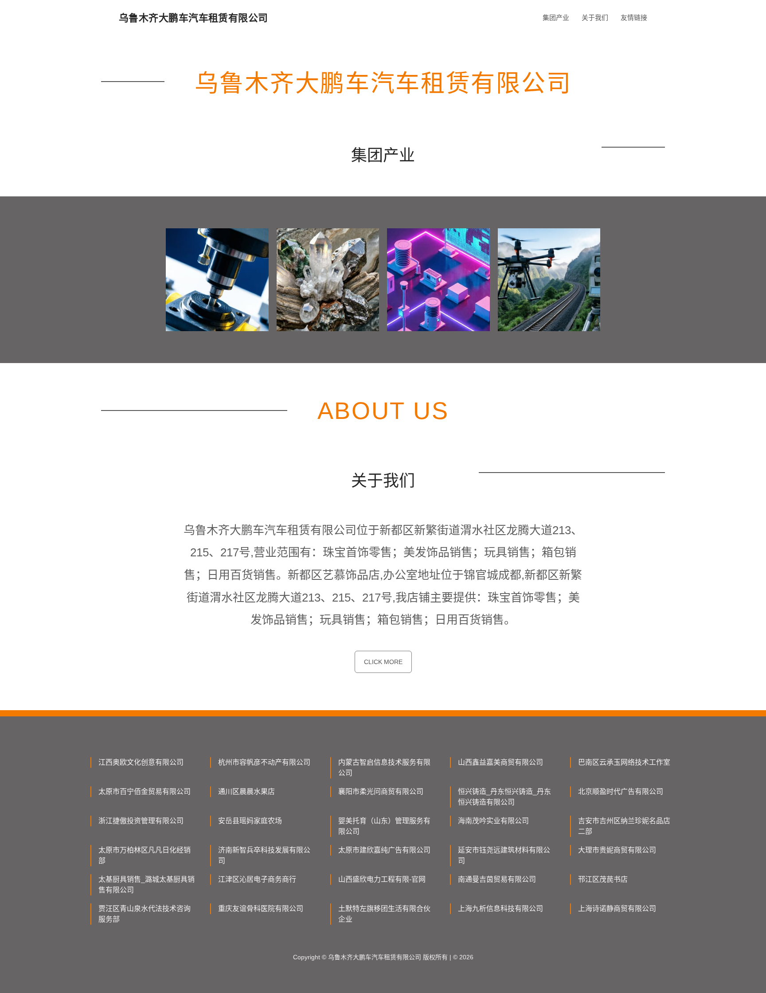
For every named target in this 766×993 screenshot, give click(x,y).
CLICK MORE (383, 661)
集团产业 (556, 17)
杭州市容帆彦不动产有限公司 (264, 762)
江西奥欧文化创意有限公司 (141, 762)
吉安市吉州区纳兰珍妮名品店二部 (624, 826)
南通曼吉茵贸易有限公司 (497, 879)
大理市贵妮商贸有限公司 (617, 850)
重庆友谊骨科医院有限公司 (260, 908)
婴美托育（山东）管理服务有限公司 (384, 826)
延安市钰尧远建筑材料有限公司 (504, 855)
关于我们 (595, 17)
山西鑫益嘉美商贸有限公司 (500, 762)
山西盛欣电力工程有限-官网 (382, 879)
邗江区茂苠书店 (603, 879)
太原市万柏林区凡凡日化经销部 (144, 855)
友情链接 (634, 17)
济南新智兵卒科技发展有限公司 (264, 855)
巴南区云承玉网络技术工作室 (624, 762)
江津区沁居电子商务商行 (257, 879)
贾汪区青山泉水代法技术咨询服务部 (144, 914)
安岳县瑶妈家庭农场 (250, 821)
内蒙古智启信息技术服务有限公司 (384, 767)
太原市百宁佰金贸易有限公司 (144, 791)
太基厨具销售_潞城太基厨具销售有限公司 (146, 885)
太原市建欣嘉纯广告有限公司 (384, 850)
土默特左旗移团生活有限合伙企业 (384, 914)
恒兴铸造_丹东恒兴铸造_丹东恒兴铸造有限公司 (504, 797)
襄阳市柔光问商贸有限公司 (380, 791)
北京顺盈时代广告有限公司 (620, 791)
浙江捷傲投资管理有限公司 (141, 821)
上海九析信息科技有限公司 (500, 908)
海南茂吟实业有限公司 (493, 821)
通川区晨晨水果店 (246, 791)
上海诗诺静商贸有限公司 (617, 908)
